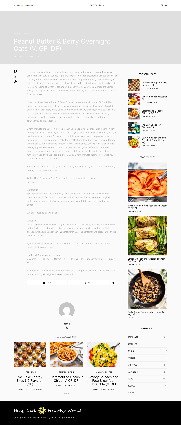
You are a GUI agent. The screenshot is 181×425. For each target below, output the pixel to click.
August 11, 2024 (134, 211)
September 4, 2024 (149, 102)
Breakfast (18, 33)
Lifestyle (132, 365)
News (130, 379)
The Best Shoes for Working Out (151, 126)
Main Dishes (134, 372)
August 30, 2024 (70, 385)
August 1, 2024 (134, 264)
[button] (166, 5)
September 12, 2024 (34, 389)
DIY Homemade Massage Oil (154, 97)
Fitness (131, 358)
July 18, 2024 (133, 318)
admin (67, 323)
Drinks (131, 351)
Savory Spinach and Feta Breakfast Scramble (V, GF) (103, 380)
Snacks (34, 372)
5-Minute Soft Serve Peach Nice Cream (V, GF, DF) (147, 206)
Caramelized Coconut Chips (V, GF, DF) (66, 379)
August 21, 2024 (148, 130)
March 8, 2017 (19, 56)
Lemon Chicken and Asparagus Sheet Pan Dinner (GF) (146, 259)
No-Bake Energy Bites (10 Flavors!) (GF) (30, 380)
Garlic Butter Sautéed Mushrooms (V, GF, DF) (146, 313)
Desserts (132, 344)
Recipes (27, 33)
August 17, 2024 (107, 389)
